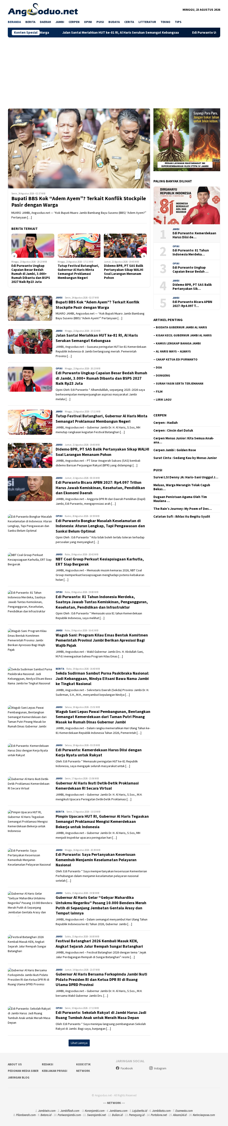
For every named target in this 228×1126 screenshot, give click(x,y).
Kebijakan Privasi (54, 1071)
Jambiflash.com (69, 1111)
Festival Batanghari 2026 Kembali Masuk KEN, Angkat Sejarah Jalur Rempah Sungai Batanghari (99, 943)
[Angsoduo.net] (43, 9)
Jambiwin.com (46, 1111)
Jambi (59, 297)
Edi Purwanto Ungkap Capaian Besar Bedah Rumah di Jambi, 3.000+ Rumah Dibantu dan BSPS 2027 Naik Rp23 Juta (101, 378)
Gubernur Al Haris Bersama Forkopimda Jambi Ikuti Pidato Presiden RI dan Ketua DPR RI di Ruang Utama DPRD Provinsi (101, 979)
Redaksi (47, 1064)
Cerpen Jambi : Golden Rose (174, 450)
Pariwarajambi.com (69, 1115)
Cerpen (160, 415)
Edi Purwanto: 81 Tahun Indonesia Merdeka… (191, 252)
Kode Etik (83, 1064)
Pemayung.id (137, 1115)
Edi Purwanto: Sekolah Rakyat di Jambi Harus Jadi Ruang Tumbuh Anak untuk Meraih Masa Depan (101, 1015)
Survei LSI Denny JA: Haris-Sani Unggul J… (185, 477)
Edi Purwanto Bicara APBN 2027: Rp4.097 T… (192, 304)
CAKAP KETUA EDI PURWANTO (176, 359)
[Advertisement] (114, 71)
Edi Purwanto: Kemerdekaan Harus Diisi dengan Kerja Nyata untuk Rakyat (99, 752)
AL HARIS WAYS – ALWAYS (173, 351)
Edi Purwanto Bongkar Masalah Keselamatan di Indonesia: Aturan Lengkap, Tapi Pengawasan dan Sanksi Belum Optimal (100, 526)
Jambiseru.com (118, 1111)
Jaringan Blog (18, 1077)
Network (83, 1071)
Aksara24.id (180, 1115)
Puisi (157, 470)
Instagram (160, 1068)
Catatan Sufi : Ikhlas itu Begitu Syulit (181, 517)
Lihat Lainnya (79, 1043)
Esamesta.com (184, 1111)
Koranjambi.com (94, 1111)
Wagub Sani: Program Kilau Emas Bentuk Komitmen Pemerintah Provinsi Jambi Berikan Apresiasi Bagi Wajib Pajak (102, 640)
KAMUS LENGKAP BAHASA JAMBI (178, 343)
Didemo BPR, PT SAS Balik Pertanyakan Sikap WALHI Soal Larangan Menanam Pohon (77, 272)
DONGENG (163, 375)
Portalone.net (159, 1115)
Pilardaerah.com (26, 1115)
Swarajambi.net (96, 1115)
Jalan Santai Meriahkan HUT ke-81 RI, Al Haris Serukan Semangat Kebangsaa (81, 33)
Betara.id (46, 1115)
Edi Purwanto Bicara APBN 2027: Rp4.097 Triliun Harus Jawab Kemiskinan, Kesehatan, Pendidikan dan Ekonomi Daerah (125, 274)
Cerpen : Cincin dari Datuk (173, 430)
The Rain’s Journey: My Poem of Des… (182, 509)
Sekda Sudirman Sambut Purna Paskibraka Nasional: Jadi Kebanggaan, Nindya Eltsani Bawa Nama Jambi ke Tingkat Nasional (102, 678)
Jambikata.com (161, 1111)
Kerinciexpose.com (204, 1115)
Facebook (127, 1068)
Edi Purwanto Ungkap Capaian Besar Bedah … (190, 270)
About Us (15, 1064)
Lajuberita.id (139, 1111)
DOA (159, 367)
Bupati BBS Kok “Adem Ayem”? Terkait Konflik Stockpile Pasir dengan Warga (78, 201)
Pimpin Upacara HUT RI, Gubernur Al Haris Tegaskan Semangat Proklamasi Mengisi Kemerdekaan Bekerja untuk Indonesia (102, 821)
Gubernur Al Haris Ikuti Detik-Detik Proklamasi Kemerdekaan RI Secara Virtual (97, 785)
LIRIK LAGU (163, 399)
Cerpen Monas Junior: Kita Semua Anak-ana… (183, 440)
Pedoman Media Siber (23, 1071)
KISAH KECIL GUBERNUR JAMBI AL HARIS (184, 335)
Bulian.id (117, 1115)
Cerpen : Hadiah (165, 423)
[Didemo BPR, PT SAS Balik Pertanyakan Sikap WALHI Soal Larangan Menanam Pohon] (79, 246)
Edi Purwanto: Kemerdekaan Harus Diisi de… (194, 235)
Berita (60, 668)
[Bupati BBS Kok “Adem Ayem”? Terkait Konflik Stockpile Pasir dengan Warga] (79, 148)
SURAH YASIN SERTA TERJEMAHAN (179, 383)
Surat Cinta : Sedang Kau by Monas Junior (185, 458)
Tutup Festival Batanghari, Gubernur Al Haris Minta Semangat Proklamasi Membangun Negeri (32, 272)
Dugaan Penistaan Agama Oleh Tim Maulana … (180, 499)
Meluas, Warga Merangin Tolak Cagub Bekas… (181, 487)
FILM (159, 391)
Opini (59, 368)
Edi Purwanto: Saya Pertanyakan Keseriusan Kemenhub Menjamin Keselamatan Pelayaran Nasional (96, 859)
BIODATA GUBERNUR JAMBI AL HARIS (181, 327)
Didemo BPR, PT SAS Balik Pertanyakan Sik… (192, 287)
